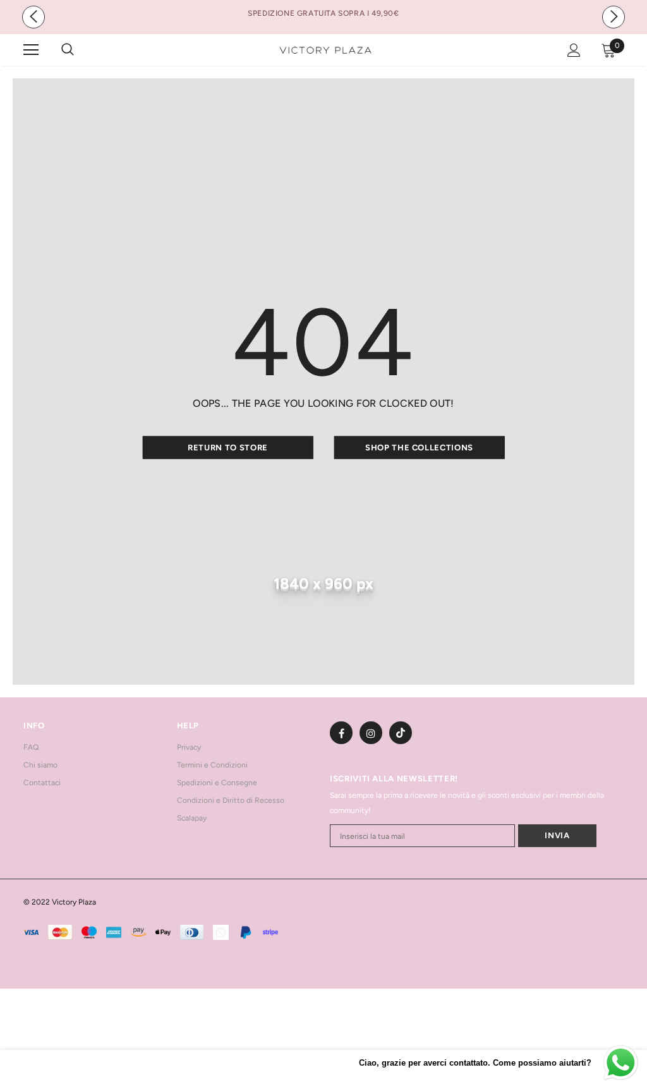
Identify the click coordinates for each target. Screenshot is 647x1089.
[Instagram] (371, 732)
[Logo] (325, 49)
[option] (323, 13)
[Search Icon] (80, 50)
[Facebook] (341, 732)
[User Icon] (574, 50)
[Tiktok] (400, 732)
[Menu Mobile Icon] (31, 49)
